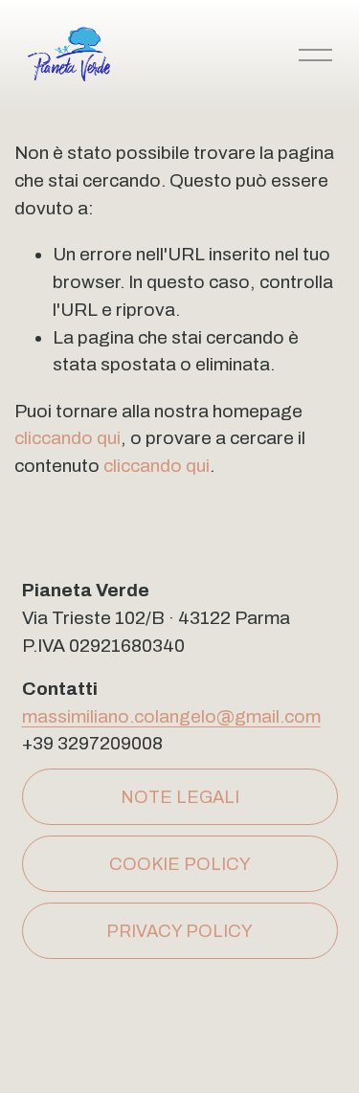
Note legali (180, 797)
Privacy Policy (179, 931)
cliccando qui (67, 438)
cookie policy (180, 864)
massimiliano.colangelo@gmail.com (171, 716)
